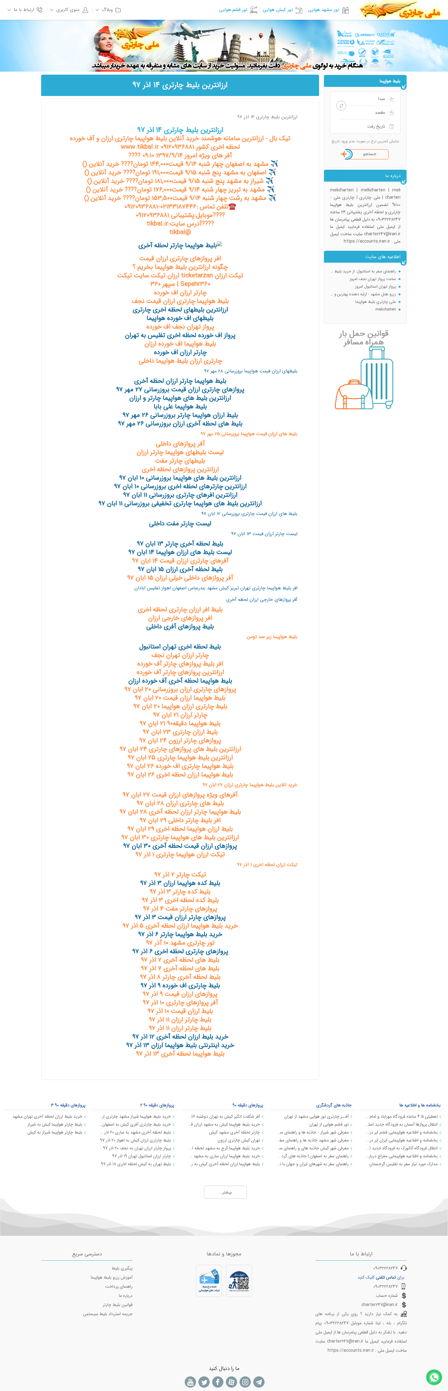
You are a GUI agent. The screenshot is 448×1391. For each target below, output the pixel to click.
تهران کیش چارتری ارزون (239, 1140)
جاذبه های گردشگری (334, 1105)
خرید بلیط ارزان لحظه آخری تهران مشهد (47, 1116)
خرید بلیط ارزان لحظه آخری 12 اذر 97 (180, 1037)
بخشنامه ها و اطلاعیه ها (420, 1105)
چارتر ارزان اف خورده (180, 352)
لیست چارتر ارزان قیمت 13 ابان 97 (264, 534)
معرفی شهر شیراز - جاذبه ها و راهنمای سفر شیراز (312, 1132)
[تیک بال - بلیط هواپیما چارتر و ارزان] (180, 245)
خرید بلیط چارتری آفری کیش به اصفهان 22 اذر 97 (135, 1124)
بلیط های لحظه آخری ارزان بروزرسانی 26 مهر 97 (180, 424)
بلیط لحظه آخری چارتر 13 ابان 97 (180, 544)
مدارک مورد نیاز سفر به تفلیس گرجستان (403, 1164)
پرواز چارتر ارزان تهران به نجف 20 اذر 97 (137, 1148)
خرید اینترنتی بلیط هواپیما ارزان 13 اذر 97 (180, 1045)
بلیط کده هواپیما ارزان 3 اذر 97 (180, 883)
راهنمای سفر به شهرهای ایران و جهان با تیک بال (312, 1164)
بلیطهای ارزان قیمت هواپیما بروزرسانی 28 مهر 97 (250, 371)
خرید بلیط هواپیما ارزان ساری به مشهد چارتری (223, 1156)
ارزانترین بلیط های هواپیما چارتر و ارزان (180, 398)
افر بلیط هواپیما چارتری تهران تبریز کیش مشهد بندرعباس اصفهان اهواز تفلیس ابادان (215, 588)
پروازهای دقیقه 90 (248, 1105)
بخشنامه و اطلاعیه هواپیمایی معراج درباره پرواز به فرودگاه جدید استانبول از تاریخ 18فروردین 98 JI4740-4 (401, 1156)
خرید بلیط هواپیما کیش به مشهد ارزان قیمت (223, 1124)
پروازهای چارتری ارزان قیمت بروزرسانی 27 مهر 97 (180, 390)
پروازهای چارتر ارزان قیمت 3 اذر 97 (180, 917)
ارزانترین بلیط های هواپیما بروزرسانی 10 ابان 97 (180, 478)
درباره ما (126, 1295)
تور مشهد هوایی (323, 9)
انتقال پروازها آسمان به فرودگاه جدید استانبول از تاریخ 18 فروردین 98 (401, 1124)
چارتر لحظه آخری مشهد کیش (234, 1132)
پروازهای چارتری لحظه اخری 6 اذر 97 (180, 951)
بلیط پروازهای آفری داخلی (180, 627)
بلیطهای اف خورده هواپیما (180, 318)
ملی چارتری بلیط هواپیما (375, 295)
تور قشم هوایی (233, 9)
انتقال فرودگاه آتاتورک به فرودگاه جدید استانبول (401, 1148)
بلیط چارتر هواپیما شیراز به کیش (54, 1132)
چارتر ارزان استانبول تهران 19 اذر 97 (141, 1156)
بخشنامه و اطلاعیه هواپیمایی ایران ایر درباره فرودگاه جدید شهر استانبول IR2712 (401, 1140)
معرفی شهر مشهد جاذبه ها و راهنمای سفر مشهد (312, 1140)
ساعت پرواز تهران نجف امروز (373, 272)
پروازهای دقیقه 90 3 (68, 1105)
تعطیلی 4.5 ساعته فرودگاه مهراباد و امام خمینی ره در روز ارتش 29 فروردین (401, 1116)
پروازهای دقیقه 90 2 (157, 1105)
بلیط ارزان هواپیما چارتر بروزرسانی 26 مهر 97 (180, 415)
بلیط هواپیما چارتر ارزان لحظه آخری (180, 381)
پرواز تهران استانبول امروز (375, 280)
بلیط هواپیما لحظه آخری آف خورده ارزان (180, 681)
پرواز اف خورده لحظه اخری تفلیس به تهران (180, 335)
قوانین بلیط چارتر (118, 1304)
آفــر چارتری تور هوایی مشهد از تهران (316, 1116)
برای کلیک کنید (380, 1277)
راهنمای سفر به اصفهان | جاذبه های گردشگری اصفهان (312, 1156)
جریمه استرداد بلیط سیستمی (108, 1314)
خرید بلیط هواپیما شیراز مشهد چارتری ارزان (135, 1116)
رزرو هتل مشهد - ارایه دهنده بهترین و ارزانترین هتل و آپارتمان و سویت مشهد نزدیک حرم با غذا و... (363, 288)
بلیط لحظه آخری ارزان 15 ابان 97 (180, 569)
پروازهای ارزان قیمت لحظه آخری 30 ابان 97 (180, 846)
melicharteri (385, 303)
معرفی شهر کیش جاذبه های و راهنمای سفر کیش (312, 1148)
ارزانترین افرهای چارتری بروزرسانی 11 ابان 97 (180, 495)
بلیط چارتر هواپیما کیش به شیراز (54, 1124)
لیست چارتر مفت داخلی (180, 524)
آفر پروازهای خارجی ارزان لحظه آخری (261, 599)
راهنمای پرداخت (119, 1286)
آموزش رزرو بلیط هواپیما (112, 1277)
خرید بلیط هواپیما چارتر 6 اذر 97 (180, 934)
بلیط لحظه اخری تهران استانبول (180, 647)
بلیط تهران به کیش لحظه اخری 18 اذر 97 (136, 1164)
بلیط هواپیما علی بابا (180, 407)
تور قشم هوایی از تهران (329, 1124)
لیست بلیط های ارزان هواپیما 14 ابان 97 (180, 552)
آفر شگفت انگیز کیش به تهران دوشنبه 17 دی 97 (223, 1116)
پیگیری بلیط (122, 1268)
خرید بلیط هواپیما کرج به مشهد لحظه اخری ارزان (223, 1148)
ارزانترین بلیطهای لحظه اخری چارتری (180, 310)
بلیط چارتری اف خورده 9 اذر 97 (180, 986)
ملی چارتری (386, 310)
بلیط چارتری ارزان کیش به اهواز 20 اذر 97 (135, 1140)
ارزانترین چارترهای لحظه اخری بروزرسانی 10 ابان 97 (180, 486)
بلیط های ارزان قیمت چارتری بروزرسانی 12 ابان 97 (249, 513)
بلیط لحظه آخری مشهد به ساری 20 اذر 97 (135, 1132)
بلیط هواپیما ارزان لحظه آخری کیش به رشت (223, 1164)
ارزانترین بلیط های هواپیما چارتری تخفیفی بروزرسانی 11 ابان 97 (180, 504)
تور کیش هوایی (278, 9)
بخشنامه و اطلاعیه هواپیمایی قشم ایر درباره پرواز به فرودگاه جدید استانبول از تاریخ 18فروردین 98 (401, 1132)
